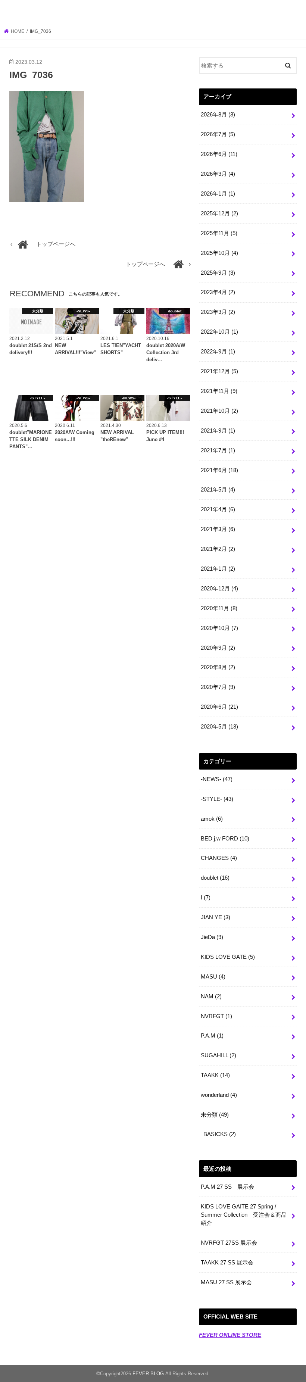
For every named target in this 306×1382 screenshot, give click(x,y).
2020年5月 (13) (219, 727)
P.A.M (212, 1036)
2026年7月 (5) (218, 134)
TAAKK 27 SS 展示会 (227, 1263)
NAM (211, 996)
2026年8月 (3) (218, 115)
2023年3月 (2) (218, 312)
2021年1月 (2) (218, 569)
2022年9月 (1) (218, 352)
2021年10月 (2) (219, 411)
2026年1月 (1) (218, 194)
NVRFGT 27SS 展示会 (229, 1243)
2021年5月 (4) (218, 490)
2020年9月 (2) (218, 648)
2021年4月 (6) (218, 509)
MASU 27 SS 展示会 (226, 1282)
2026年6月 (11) (219, 154)
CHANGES (219, 858)
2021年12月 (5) (219, 371)
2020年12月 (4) (219, 589)
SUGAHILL (218, 1055)
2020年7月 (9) (218, 687)
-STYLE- (217, 799)
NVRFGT (216, 1016)
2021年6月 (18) (219, 470)
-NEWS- (216, 779)
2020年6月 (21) (219, 707)
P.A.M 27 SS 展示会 (227, 1187)
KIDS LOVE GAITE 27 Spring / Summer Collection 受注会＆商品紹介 (244, 1215)
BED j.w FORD (225, 839)
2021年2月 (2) (218, 549)
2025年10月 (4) (219, 253)
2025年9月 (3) (218, 273)
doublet (215, 878)
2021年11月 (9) (219, 391)
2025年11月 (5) (219, 233)
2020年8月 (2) (218, 667)
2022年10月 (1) (219, 332)
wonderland (219, 1095)
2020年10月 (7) (219, 628)
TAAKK (215, 1075)
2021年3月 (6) (218, 529)
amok (212, 819)
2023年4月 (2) (218, 292)
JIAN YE (215, 917)
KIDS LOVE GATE (228, 957)
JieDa (212, 937)
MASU (213, 977)
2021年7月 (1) (218, 450)
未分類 (215, 1115)
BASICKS (219, 1134)
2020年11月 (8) (219, 608)
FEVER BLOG (153, 12)
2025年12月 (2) (219, 213)
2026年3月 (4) (218, 174)
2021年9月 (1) (218, 431)
